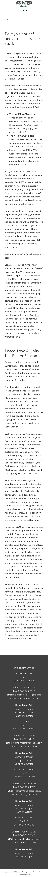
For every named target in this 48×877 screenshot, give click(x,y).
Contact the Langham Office (24, 794)
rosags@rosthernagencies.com (27, 742)
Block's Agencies (25, 872)
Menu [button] (25, 11)
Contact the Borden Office (24, 842)
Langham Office (24, 763)
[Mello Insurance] (24, 4)
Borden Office (24, 811)
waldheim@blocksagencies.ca (27, 694)
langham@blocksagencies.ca (27, 790)
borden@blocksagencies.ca (27, 838)
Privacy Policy (38, 872)
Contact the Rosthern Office (24, 746)
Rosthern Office (24, 715)
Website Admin (24, 875)
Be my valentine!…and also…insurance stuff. (22, 38)
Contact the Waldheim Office (24, 698)
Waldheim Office (24, 667)
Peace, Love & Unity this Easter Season (22, 353)
